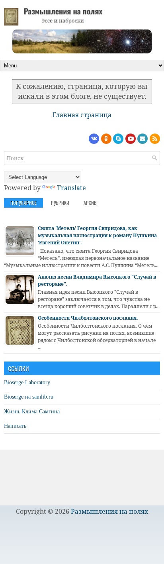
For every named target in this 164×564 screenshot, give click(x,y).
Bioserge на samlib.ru (28, 397)
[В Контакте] (94, 139)
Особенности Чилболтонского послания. (88, 317)
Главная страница (82, 114)
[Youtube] (130, 139)
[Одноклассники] (106, 139)
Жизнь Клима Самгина (32, 412)
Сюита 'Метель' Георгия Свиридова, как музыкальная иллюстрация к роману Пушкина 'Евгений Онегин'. (97, 235)
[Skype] (118, 139)
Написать (15, 426)
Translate (71, 187)
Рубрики (60, 202)
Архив (90, 202)
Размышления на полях (109, 511)
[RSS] (155, 139)
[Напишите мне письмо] (142, 139)
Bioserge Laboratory (27, 382)
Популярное (23, 202)
